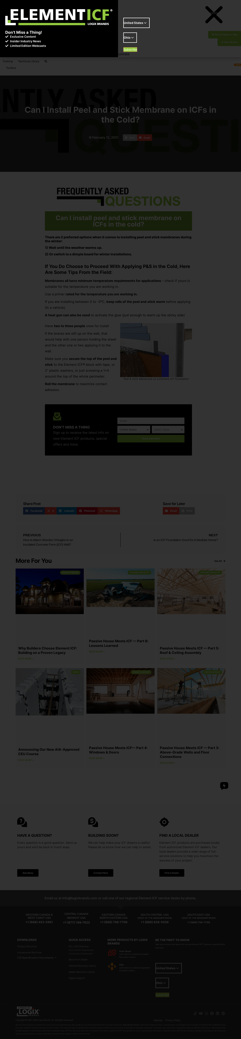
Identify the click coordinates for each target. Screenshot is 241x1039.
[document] (120, 519)
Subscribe (130, 49)
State (127, 45)
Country (129, 30)
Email (127, 15)
